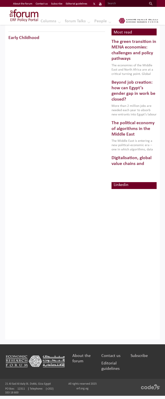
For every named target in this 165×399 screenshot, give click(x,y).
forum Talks (75, 21)
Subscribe (56, 3)
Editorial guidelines (76, 3)
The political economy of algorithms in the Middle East (133, 129)
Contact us (42, 3)
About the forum (22, 3)
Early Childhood (23, 37)
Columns (48, 21)
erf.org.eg (82, 388)
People (100, 21)
